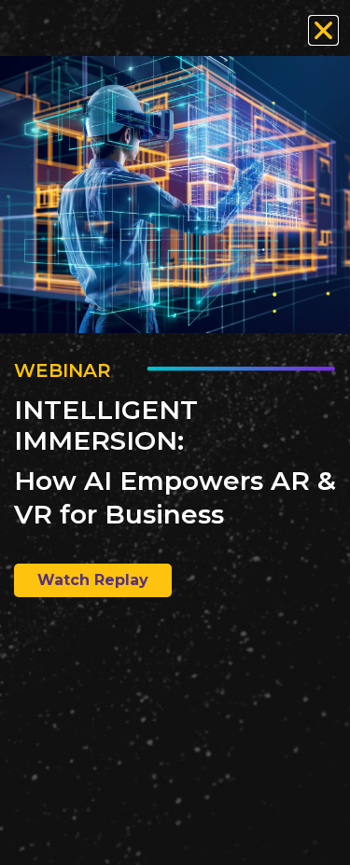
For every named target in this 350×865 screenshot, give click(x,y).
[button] (323, 30)
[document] (175, 432)
